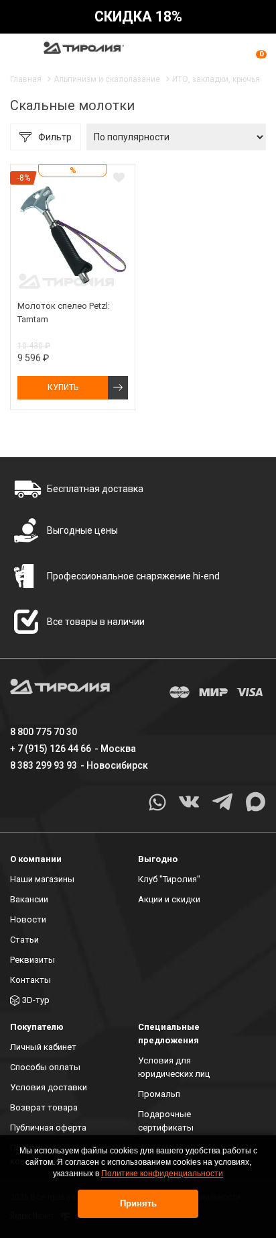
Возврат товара (44, 1107)
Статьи (24, 940)
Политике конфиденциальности (162, 1173)
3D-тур (36, 1000)
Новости (28, 919)
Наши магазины (42, 879)
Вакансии (29, 899)
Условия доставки (48, 1087)
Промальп (159, 1094)
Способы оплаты (45, 1067)
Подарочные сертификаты (166, 1121)
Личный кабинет (43, 1047)
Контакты (30, 980)
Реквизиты (32, 960)
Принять (138, 1203)
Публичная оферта (48, 1128)
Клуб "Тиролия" (169, 879)
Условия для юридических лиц (174, 1067)
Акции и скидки (169, 899)
